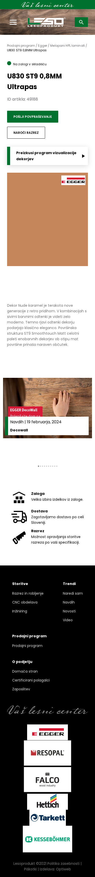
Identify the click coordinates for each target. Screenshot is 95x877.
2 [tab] (40, 466)
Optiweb (63, 869)
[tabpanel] (47, 417)
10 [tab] (56, 466)
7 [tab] (50, 466)
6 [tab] (48, 466)
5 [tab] (46, 466)
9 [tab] (54, 466)
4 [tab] (44, 466)
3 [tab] (42, 466)
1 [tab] (38, 466)
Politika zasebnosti (63, 863)
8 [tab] (52, 466)
